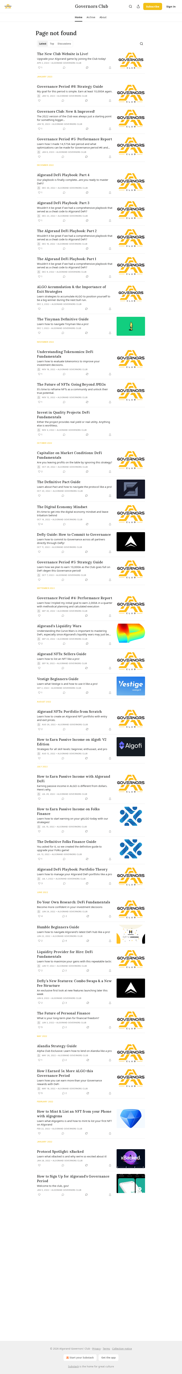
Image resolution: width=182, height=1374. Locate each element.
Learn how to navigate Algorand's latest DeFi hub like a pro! (73, 932)
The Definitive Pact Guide (59, 482)
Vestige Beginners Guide (58, 679)
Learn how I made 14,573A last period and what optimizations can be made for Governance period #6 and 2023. (72, 145)
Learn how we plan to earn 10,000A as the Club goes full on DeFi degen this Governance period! (73, 568)
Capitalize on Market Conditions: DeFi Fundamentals (69, 455)
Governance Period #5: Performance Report (74, 139)
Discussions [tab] (64, 43)
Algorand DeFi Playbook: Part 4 (63, 175)
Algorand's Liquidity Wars (59, 626)
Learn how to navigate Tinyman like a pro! (63, 324)
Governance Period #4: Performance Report (74, 598)
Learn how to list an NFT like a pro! (58, 659)
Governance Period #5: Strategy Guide (70, 562)
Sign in (171, 6)
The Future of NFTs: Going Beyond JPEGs (71, 384)
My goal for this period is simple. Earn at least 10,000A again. (74, 91)
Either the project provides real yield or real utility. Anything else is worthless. (73, 423)
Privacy (96, 1348)
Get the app (108, 1357)
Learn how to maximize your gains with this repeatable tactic (74, 961)
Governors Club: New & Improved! (66, 111)
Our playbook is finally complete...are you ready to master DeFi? (72, 181)
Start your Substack (81, 1357)
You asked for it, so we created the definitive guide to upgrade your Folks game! (69, 848)
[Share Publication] (138, 6)
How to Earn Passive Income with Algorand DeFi (73, 778)
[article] (91, 61)
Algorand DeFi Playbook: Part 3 (63, 203)
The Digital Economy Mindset (62, 507)
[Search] (130, 6)
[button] (78, 17)
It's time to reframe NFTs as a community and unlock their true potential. (72, 391)
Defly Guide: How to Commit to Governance (74, 534)
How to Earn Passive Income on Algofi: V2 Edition (71, 741)
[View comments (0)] (64, 67)
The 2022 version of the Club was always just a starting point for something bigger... (74, 118)
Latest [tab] (42, 43)
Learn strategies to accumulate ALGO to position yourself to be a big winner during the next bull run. (73, 298)
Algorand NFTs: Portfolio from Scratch (69, 711)
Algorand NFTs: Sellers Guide (61, 654)
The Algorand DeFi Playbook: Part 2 (67, 231)
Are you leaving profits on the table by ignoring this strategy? (74, 462)
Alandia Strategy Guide (57, 1046)
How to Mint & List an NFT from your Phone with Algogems (74, 1113)
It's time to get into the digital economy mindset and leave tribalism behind (72, 513)
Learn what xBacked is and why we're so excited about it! (72, 1156)
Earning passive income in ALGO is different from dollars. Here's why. (72, 787)
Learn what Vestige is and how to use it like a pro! (67, 683)
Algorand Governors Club (66, 63)
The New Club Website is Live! (62, 54)
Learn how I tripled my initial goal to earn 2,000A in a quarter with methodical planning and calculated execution (74, 604)
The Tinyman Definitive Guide (63, 319)
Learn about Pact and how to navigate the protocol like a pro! (74, 486)
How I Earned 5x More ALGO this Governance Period (65, 1073)
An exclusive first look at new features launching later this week (72, 992)
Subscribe (152, 6)
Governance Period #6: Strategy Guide (70, 86)
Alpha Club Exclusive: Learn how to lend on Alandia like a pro (74, 1051)
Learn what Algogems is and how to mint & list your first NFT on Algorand (74, 1122)
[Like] (39, 100)
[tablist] (55, 43)
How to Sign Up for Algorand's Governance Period (73, 1178)
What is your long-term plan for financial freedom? (68, 1018)
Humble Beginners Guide (58, 927)
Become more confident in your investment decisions (69, 907)
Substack (73, 1366)
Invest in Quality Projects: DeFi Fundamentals (63, 414)
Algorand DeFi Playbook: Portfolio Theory (72, 869)
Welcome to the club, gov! (53, 1186)
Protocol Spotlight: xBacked (60, 1151)
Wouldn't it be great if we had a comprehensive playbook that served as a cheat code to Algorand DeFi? (74, 209)
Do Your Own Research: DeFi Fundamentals (73, 902)
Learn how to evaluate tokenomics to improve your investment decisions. (68, 363)
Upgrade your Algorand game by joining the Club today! (71, 58)
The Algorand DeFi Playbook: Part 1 (66, 259)
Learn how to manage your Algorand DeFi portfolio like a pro (74, 874)
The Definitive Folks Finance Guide (66, 842)
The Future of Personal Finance (63, 1013)
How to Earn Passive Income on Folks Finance (68, 811)
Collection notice (122, 1348)
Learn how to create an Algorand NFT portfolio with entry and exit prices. (72, 718)
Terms (106, 1348)
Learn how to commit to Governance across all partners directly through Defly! (71, 541)
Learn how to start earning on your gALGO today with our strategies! (72, 820)
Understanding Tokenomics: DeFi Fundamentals (65, 354)
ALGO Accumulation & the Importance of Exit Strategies (71, 289)
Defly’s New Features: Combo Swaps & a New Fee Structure (74, 983)
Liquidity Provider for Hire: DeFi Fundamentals (65, 954)
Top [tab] (52, 43)
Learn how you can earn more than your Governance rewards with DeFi (69, 1082)
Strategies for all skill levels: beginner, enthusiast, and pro (72, 749)
